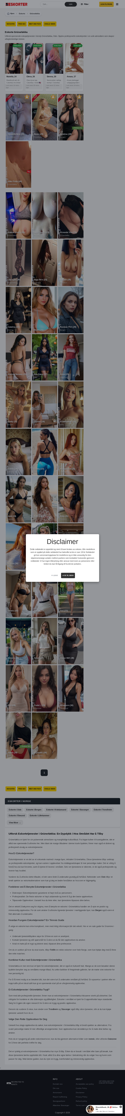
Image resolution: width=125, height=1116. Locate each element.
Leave (55, 575)
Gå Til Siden (68, 575)
